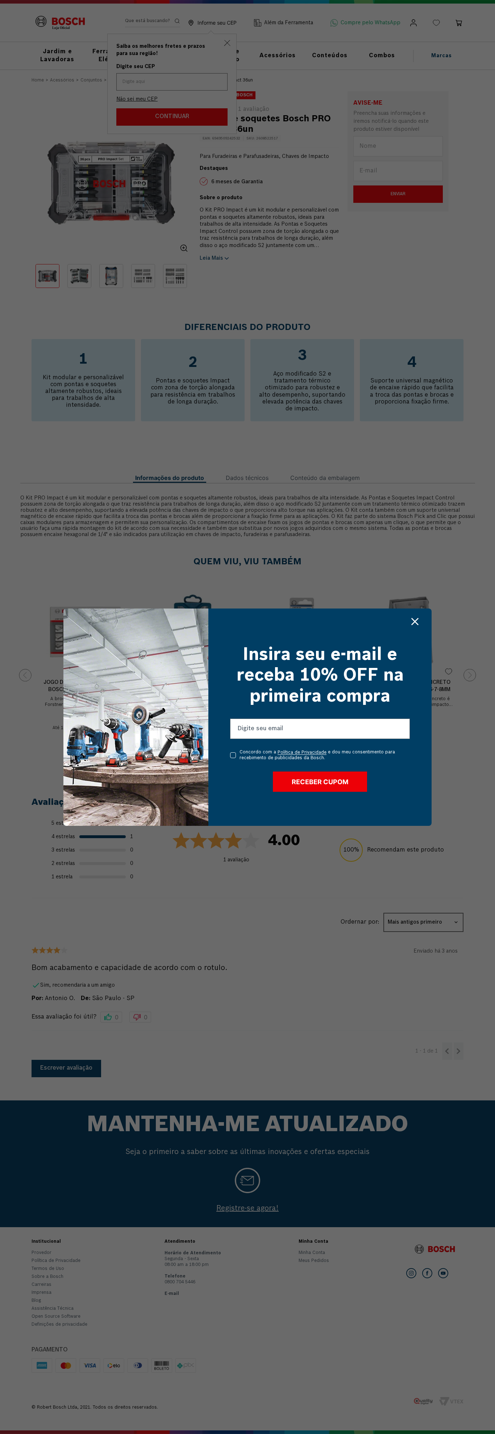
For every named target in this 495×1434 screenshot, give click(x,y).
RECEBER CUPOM (320, 782)
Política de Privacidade (302, 753)
